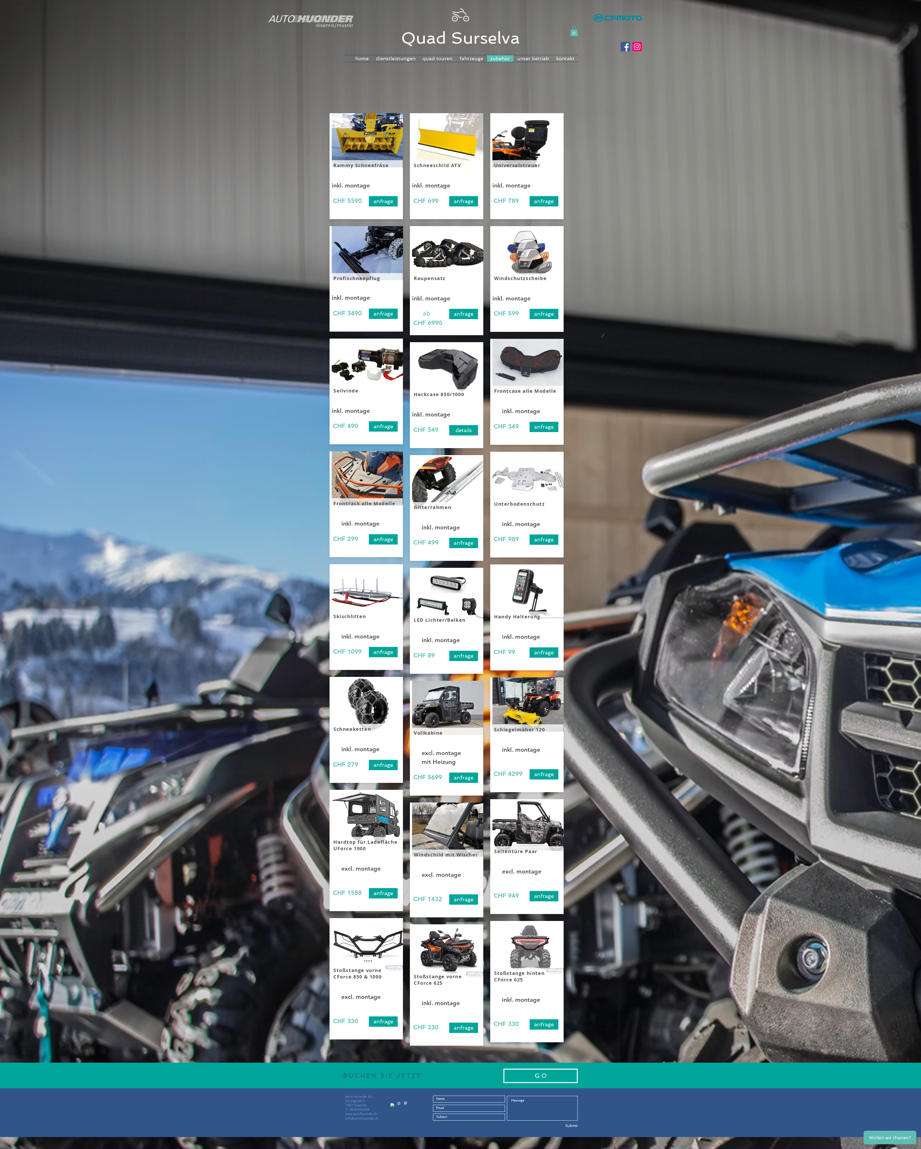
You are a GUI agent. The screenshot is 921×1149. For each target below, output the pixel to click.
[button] (574, 31)
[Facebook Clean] (392, 1105)
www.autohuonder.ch (361, 1114)
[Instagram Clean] (399, 1103)
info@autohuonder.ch (361, 1118)
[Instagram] (637, 46)
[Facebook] (625, 46)
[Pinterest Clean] (405, 1103)
